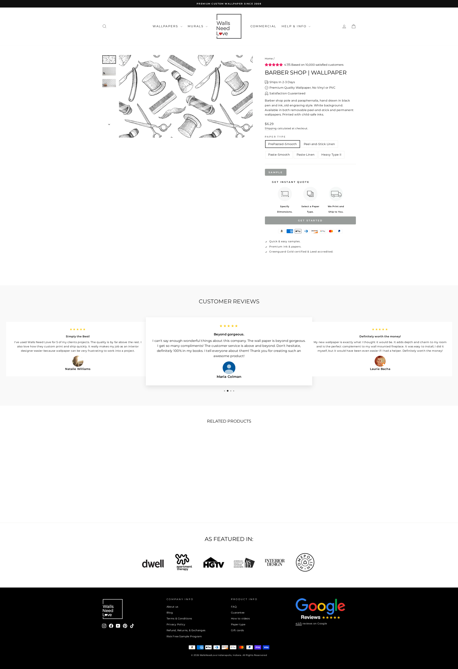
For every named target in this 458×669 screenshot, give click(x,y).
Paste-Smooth (279, 154)
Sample (276, 172)
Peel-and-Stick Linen (319, 144)
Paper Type (275, 136)
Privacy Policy (176, 624)
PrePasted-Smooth (282, 144)
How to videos (240, 618)
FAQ (234, 606)
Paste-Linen (306, 154)
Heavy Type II (331, 154)
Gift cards (237, 630)
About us (172, 606)
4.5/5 (299, 623)
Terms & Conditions (179, 618)
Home (269, 58)
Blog (170, 612)
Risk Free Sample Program (184, 636)
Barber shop (274, 100)
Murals (196, 26)
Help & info (295, 26)
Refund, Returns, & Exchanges (186, 630)
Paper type (238, 624)
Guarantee (238, 612)
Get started (310, 220)
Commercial (263, 26)
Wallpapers (166, 26)
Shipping (271, 128)
